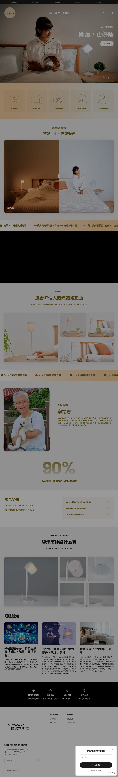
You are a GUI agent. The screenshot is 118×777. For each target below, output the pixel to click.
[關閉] (113, 750)
